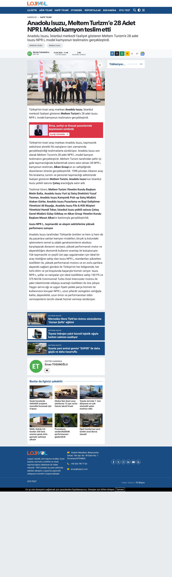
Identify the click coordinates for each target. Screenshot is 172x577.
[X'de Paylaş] (117, 53)
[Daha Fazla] (127, 53)
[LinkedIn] (128, 462)
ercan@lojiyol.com (79, 469)
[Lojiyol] (37, 3)
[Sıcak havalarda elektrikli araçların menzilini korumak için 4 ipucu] (41, 392)
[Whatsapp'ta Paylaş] (122, 53)
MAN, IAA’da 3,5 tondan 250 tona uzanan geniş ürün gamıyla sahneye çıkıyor (38, 434)
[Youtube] (133, 462)
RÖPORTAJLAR (93, 10)
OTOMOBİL (76, 10)
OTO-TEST (124, 10)
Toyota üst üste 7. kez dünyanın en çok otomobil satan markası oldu (90, 405)
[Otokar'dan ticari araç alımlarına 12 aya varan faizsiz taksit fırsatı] (66, 392)
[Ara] (135, 10)
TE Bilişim (140, 482)
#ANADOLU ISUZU (35, 45)
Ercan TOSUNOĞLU (56, 364)
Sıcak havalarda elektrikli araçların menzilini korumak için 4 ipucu (40, 405)
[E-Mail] (47, 370)
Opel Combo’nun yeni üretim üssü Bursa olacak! (90, 431)
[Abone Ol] (142, 54)
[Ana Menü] (143, 10)
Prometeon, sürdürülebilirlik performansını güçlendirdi (62, 433)
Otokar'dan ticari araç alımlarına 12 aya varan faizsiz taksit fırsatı (66, 403)
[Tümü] (141, 64)
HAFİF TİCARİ (62, 10)
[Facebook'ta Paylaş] (112, 53)
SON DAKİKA (109, 10)
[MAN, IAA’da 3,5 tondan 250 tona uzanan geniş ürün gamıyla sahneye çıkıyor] (41, 420)
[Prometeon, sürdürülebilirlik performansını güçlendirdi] (66, 420)
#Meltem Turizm (54, 45)
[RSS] (138, 462)
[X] (118, 462)
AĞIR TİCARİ (45, 10)
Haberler (32, 17)
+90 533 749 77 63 (79, 464)
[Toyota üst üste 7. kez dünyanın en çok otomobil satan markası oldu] (91, 392)
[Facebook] (113, 462)
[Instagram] (123, 462)
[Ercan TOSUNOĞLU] (36, 366)
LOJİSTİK (32, 10)
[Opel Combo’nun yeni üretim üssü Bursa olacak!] (91, 420)
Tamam (120, 489)
